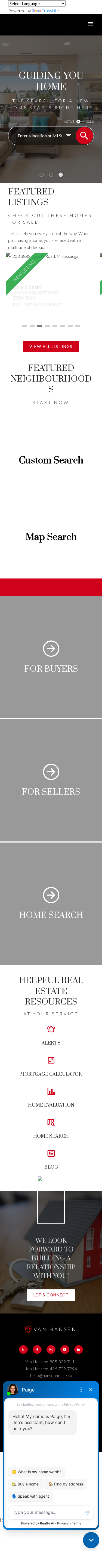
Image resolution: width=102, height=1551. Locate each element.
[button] (51, 346)
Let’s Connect (51, 1295)
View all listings (51, 346)
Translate (50, 10)
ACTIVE (69, 121)
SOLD (90, 121)
